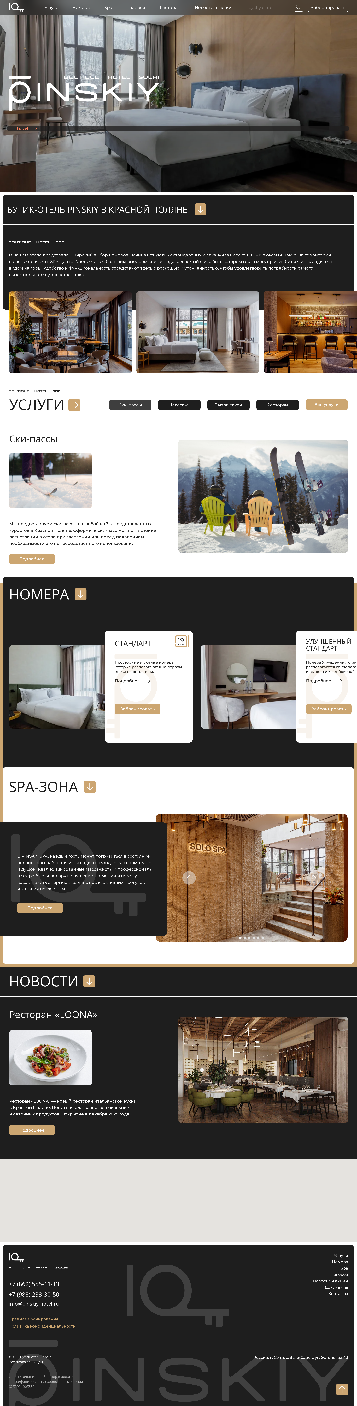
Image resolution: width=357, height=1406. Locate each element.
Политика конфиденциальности (42, 1326)
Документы (336, 1287)
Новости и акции (213, 7)
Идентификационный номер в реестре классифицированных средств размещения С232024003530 (46, 1382)
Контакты (338, 1293)
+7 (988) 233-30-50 (34, 1294)
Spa (108, 7)
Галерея (136, 7)
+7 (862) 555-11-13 (34, 1284)
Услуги (51, 7)
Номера (81, 7)
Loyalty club (258, 7)
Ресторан (170, 7)
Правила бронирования (33, 1319)
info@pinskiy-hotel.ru (34, 1303)
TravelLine (26, 128)
